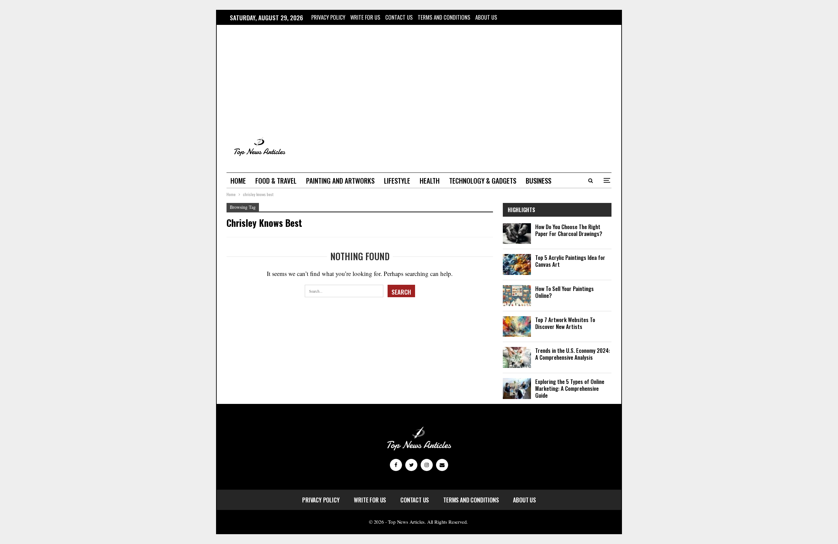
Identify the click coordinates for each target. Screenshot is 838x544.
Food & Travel (276, 180)
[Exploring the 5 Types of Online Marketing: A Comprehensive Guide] (517, 388)
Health (430, 180)
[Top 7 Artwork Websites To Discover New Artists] (517, 326)
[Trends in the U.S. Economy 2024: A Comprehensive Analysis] (517, 357)
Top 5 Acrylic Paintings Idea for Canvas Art (570, 260)
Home (238, 180)
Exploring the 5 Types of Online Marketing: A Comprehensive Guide (569, 388)
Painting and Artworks (340, 180)
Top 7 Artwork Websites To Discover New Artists (565, 323)
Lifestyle (397, 180)
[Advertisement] (419, 79)
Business (538, 180)
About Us (486, 17)
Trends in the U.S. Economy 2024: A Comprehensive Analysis (572, 353)
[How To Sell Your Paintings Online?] (517, 295)
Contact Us (399, 17)
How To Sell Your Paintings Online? (564, 291)
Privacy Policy (328, 17)
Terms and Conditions (444, 17)
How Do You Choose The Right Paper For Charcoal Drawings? (568, 230)
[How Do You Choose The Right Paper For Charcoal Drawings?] (517, 233)
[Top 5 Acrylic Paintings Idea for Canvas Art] (517, 264)
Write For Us (365, 17)
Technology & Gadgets (482, 180)
